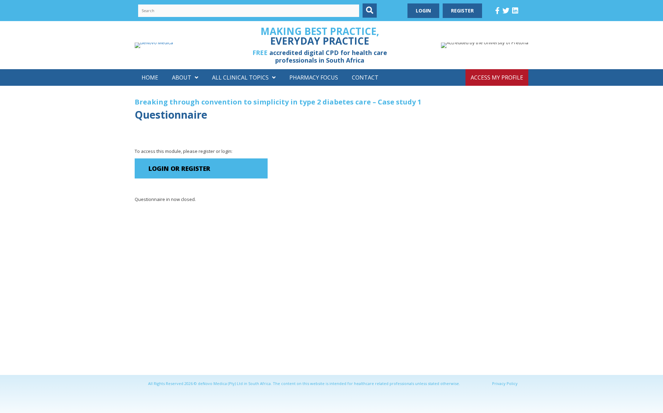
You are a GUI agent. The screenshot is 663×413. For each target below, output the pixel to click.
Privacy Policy (505, 383)
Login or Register (179, 168)
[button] (370, 10)
